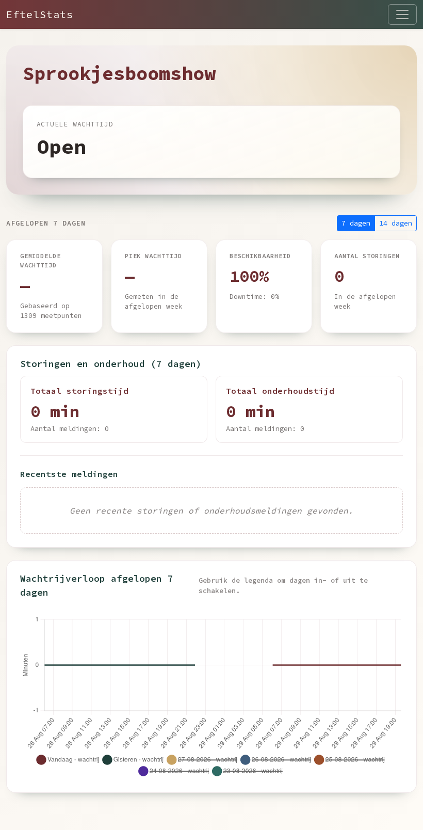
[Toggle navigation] (402, 14)
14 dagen (395, 223)
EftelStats (39, 14)
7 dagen (355, 223)
